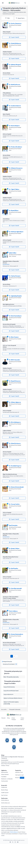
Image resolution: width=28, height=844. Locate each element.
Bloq (8, 718)
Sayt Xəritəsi (4, 795)
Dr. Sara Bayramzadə (15, 588)
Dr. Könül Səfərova (14, 84)
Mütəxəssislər (4, 772)
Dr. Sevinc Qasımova (15, 23)
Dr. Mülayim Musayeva (15, 168)
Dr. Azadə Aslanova (15, 105)
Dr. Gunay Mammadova (16, 634)
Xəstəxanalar (4, 781)
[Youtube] (17, 842)
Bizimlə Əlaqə (4, 790)
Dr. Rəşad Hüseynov (15, 381)
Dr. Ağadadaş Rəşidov (15, 296)
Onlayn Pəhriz (22, 718)
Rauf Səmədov (13, 525)
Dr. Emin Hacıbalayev (15, 316)
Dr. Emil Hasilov (13, 568)
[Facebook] (10, 842)
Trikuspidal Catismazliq (14, 709)
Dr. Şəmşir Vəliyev (14, 548)
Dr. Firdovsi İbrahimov (15, 147)
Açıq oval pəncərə (8, 694)
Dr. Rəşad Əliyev (14, 210)
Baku (10, 27)
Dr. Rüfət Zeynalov (14, 360)
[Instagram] (15, 842)
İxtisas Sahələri (5, 774)
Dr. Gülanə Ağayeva (15, 402)
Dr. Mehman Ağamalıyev (16, 231)
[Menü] (2, 2)
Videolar (3, 718)
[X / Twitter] (12, 842)
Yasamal (14, 256)
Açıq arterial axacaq (9, 687)
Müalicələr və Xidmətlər (7, 779)
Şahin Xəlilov (12, 253)
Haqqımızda (4, 787)
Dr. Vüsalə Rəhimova (15, 43)
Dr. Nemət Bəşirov (14, 125)
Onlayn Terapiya (14, 718)
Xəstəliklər (4, 776)
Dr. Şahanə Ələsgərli (15, 64)
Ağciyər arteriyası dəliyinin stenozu (13, 698)
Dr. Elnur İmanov (14, 337)
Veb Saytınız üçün (19, 775)
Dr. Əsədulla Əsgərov (15, 466)
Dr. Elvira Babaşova (15, 422)
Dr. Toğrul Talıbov (14, 189)
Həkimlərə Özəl (19, 772)
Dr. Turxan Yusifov (14, 504)
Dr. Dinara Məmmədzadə (16, 487)
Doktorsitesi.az (5, 800)
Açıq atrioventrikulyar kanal (11, 690)
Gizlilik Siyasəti (4, 792)
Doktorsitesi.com (5, 803)
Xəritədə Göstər (6, 264)
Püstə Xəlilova (13, 611)
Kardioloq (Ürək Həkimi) (15, 25)
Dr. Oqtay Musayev (15, 276)
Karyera (19, 777)
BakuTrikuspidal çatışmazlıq (11, 677)
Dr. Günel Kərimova (14, 443)
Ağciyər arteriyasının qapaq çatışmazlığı (11, 702)
